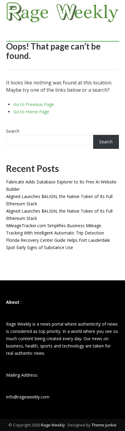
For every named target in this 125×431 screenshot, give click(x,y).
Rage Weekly (53, 425)
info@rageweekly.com (27, 397)
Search (12, 131)
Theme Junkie (104, 425)
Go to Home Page (31, 112)
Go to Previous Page (33, 104)
